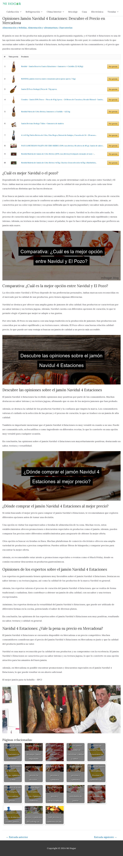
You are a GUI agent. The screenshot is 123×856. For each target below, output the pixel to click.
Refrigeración (33, 11)
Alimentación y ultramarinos (43, 27)
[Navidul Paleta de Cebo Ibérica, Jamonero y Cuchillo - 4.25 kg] (13, 111)
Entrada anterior (17, 837)
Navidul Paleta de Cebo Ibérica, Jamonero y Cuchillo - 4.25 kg (45, 111)
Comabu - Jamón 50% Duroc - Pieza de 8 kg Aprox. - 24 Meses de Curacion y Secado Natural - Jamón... (62, 99)
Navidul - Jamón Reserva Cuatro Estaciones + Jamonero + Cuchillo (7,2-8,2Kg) (52, 66)
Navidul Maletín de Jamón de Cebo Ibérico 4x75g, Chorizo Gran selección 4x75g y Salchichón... (59, 163)
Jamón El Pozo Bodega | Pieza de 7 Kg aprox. (39, 89)
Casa (84, 11)
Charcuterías (65, 27)
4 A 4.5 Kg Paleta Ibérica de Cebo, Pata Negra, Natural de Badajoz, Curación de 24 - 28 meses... (58, 135)
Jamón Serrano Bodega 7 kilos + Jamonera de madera (42, 123)
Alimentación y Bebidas (14, 27)
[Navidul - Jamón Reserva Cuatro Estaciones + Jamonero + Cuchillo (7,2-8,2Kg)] (13, 66)
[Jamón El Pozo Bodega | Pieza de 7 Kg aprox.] (13, 89)
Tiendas (112, 11)
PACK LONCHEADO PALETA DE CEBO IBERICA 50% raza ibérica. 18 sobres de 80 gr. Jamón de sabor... (62, 146)
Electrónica (97, 11)
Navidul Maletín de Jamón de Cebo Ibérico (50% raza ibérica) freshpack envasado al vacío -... (58, 154)
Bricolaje (73, 11)
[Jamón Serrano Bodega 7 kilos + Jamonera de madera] (13, 124)
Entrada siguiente (105, 837)
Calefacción (12, 11)
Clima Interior (54, 11)
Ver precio (113, 66)
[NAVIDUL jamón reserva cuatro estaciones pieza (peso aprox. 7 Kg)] (13, 79)
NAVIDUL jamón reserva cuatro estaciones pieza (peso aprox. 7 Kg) (48, 79)
